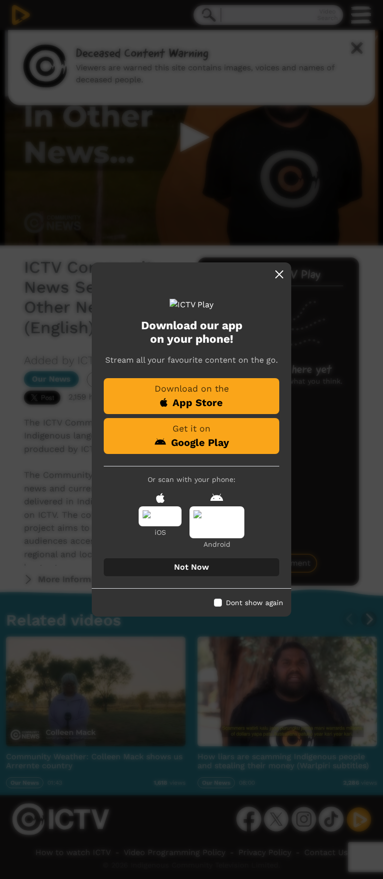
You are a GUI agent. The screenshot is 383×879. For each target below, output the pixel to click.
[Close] (279, 274)
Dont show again (254, 603)
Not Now (191, 567)
